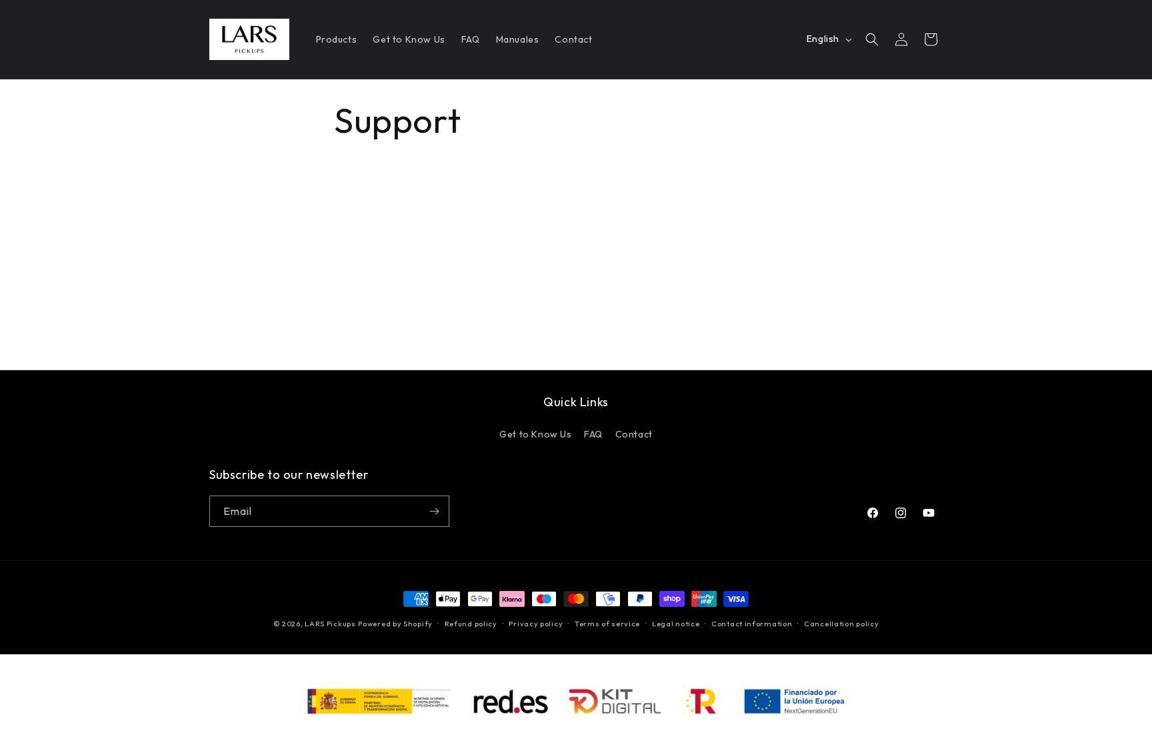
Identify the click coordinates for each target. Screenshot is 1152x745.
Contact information (751, 623)
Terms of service (607, 623)
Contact (634, 434)
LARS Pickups (330, 623)
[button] (872, 39)
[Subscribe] (434, 511)
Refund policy (471, 623)
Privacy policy (536, 623)
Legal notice (675, 623)
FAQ (593, 434)
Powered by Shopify (395, 623)
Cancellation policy (841, 623)
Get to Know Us (535, 434)
